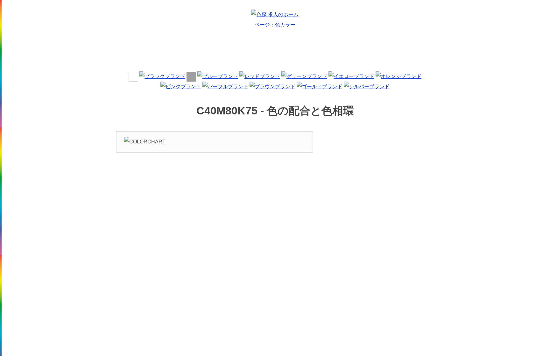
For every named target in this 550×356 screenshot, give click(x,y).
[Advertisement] (275, 52)
